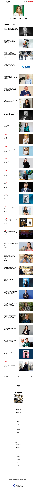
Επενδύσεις (18, 427)
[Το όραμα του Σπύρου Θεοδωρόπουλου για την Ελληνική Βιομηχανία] (26, 79)
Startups (18, 429)
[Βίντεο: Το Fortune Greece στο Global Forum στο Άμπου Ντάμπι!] (26, 234)
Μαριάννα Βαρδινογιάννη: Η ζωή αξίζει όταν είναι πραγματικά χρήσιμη (10, 268)
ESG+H (18, 439)
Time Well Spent (18, 447)
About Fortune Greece (18, 454)
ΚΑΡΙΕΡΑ (5, 158)
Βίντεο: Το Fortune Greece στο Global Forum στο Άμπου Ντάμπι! (10, 232)
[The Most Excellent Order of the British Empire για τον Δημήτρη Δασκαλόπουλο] (26, 91)
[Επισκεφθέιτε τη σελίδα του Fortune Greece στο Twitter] (15, 474)
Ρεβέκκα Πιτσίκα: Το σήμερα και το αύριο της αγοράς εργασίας (10, 160)
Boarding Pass (18, 441)
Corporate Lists (18, 409)
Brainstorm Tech (18, 444)
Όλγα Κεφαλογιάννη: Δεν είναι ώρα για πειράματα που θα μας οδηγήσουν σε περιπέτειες (10, 304)
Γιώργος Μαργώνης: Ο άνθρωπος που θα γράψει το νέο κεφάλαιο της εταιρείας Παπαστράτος (10, 292)
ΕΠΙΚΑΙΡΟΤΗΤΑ (6, 27)
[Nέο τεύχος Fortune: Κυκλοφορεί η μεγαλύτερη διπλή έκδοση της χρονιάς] (26, 222)
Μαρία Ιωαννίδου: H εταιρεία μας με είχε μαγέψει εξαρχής (10, 101)
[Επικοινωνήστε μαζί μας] (23, 474)
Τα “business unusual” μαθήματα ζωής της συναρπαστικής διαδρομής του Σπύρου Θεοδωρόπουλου (10, 113)
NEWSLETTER (30, 1)
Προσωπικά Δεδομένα (19, 465)
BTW (27, 479)
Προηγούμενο (6, 376)
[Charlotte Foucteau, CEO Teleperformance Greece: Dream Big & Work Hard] (26, 210)
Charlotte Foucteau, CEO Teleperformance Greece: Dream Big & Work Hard (10, 208)
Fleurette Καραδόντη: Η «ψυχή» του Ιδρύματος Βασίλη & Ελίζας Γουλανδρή (11, 244)
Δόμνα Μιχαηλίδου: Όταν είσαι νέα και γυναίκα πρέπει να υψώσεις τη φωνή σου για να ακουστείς (10, 340)
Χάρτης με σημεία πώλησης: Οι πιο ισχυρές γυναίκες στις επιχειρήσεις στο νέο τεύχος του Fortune (10, 149)
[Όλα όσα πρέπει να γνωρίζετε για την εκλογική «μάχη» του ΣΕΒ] (26, 67)
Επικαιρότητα (18, 421)
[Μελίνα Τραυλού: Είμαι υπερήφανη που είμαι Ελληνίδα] (26, 139)
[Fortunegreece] (8, 2)
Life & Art (18, 424)
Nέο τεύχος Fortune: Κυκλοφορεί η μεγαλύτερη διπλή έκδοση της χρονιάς (10, 220)
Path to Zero (18, 449)
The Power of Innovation (18, 442)
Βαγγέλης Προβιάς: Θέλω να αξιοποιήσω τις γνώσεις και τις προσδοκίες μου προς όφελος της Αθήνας (10, 257)
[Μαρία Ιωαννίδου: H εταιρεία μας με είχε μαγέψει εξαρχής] (26, 103)
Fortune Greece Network (18, 415)
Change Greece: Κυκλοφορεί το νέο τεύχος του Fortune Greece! (10, 196)
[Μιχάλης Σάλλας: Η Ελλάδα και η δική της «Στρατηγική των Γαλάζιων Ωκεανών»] (26, 31)
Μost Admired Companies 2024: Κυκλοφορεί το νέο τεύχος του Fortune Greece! (10, 41)
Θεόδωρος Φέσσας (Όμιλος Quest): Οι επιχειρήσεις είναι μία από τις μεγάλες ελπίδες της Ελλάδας (10, 185)
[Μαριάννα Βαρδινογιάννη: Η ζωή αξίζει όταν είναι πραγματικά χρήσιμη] (26, 270)
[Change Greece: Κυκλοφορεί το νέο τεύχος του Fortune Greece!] (26, 199)
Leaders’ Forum (18, 412)
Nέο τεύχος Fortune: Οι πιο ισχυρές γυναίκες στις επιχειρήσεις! (10, 352)
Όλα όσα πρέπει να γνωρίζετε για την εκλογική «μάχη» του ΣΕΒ (10, 65)
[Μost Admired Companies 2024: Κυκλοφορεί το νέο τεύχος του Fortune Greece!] (26, 43)
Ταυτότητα (18, 456)
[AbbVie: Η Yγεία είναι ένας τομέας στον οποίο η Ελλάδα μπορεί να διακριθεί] (26, 330)
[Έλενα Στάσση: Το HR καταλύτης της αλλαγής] (26, 127)
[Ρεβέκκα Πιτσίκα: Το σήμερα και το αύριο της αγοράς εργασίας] (26, 163)
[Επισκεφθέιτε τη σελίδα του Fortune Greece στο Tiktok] (21, 474)
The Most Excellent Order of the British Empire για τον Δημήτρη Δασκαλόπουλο (10, 89)
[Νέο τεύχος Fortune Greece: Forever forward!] (26, 282)
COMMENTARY (6, 218)
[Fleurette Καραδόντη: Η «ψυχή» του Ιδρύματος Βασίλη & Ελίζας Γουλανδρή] (26, 246)
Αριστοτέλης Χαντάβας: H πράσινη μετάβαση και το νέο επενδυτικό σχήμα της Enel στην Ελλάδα (10, 364)
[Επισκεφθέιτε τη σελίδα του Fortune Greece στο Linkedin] (17, 474)
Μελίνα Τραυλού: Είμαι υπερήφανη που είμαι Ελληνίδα (10, 136)
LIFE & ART (6, 242)
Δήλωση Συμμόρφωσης (18, 457)
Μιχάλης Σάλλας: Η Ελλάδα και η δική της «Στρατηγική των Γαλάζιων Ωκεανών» (11, 29)
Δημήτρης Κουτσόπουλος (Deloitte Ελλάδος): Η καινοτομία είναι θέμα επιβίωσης (10, 173)
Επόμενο (32, 376)
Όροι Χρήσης (18, 464)
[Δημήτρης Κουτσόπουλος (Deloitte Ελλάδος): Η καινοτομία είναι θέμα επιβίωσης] (26, 175)
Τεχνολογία (18, 426)
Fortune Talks (18, 414)
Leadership (18, 432)
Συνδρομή (18, 462)
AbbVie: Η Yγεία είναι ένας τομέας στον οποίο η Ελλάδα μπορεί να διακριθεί (10, 328)
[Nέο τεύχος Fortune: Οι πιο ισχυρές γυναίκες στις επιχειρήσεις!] (26, 354)
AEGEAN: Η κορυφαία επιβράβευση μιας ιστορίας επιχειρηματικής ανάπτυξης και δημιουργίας (10, 54)
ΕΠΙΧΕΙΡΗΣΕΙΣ (6, 98)
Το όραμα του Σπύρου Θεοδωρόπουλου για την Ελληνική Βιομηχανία (10, 77)
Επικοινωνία (18, 459)
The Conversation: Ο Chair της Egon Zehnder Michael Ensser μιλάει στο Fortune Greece (10, 316)
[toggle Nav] (4, 1)
